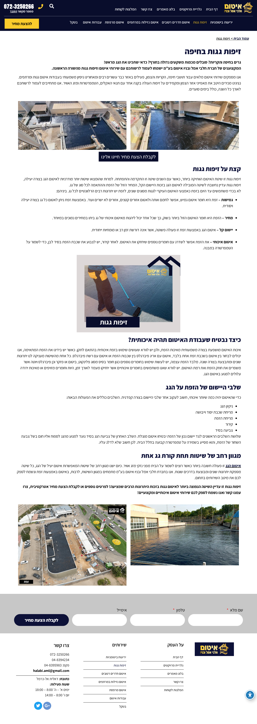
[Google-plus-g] (47, 706)
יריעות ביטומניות (221, 22)
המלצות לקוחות (125, 9)
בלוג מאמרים (166, 9)
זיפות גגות (200, 22)
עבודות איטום (92, 22)
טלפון (180, 610)
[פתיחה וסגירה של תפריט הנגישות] (250, 695)
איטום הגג (233, 465)
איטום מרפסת (114, 22)
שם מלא (236, 610)
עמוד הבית (241, 38)
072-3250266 (19, 6)
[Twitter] (38, 706)
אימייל (122, 610)
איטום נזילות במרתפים (143, 22)
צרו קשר (146, 9)
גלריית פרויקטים (190, 9)
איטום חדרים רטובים (176, 22)
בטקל (74, 22)
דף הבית (212, 9)
